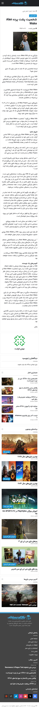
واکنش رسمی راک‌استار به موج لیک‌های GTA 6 (28, 389)
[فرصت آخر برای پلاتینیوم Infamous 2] (7, 418)
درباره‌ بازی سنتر (32, 642)
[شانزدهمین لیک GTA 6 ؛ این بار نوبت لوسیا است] (7, 381)
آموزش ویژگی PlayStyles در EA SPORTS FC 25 (20, 512)
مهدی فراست (31, 28)
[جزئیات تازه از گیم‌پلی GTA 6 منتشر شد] (7, 409)
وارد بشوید (21, 364)
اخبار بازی (25, 11)
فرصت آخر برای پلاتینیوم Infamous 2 (26, 416)
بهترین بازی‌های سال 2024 (27, 483)
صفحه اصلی (33, 639)
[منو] (3, 4)
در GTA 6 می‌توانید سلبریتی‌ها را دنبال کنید (27, 398)
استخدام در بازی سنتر (31, 648)
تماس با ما (34, 651)
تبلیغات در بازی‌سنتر (31, 645)
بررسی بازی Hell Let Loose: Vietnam (23, 605)
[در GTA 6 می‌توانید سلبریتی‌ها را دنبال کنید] (7, 400)
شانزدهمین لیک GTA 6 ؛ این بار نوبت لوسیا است (27, 380)
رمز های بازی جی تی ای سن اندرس (24, 569)
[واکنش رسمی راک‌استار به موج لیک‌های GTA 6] (7, 391)
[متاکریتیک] (11, 696)
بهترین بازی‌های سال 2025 (27, 456)
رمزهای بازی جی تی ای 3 (28, 541)
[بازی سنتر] (19, 3)
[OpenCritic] (6, 696)
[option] (19, 595)
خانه (34, 11)
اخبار (30, 11)
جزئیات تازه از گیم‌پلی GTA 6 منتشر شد (26, 407)
